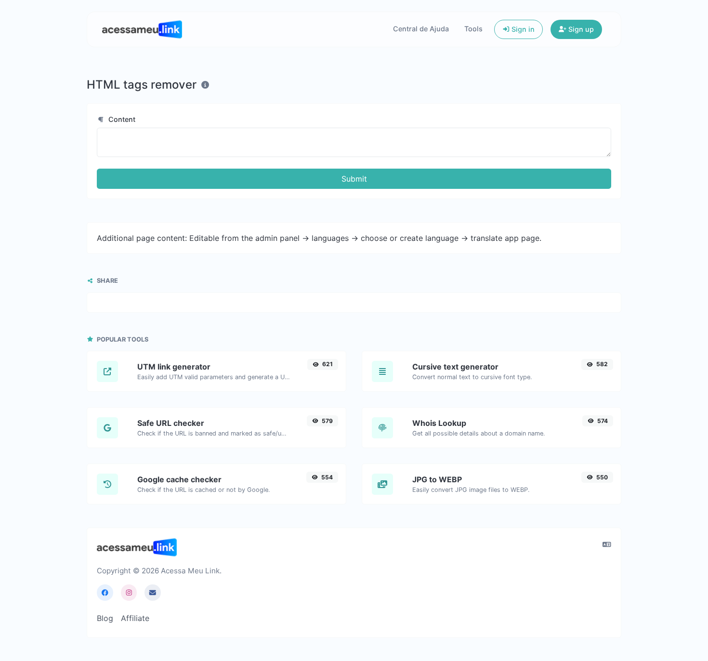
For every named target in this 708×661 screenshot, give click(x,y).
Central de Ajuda (421, 29)
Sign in (522, 29)
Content (120, 119)
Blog (105, 618)
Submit (354, 179)
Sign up (580, 29)
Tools (473, 29)
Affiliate (135, 618)
